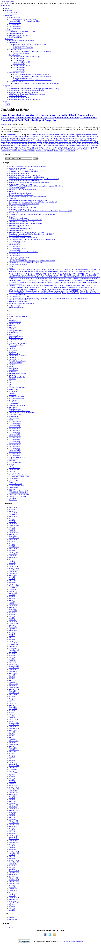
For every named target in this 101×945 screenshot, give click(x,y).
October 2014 (13, 691)
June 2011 (12, 755)
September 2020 (14, 573)
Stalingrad (60, 147)
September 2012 (14, 728)
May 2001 (12, 894)
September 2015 (14, 671)
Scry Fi (11, 466)
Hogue (70, 140)
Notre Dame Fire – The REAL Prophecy (21, 412)
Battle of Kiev (71, 136)
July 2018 (12, 612)
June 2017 (12, 634)
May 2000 (12, 908)
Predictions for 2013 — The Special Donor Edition (24, 21)
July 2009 (12, 796)
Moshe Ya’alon (42, 143)
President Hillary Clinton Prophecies (20, 257)
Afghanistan (12, 320)
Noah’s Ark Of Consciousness (18, 218)
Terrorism (12, 471)
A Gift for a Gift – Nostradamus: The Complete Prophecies (27, 94)
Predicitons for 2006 (15, 421)
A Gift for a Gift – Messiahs (17, 96)
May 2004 (12, 867)
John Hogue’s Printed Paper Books (19, 209)
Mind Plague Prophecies (16, 398)
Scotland (37, 147)
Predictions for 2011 (19, 64)
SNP (46, 147)
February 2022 (13, 552)
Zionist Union (58, 151)
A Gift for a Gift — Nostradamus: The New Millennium (26, 90)
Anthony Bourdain (14, 323)
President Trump (14, 459)
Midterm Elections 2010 (16, 396)
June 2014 (12, 698)
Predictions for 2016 (15, 437)
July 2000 (12, 905)
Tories (26, 149)
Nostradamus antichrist (8, 145)
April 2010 (12, 780)
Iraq (10, 384)
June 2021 (12, 559)
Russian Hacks (13, 464)
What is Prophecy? (14, 17)
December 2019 (14, 586)
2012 (10, 314)
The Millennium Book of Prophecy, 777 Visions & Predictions (32, 80)
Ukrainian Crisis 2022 (15, 484)
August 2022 (13, 548)
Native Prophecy (14, 400)
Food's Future (13, 357)
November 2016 (14, 646)
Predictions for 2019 (15, 443)
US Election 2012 (14, 489)
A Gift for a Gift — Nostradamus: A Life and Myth (24, 99)
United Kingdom (58, 149)
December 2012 (14, 723)
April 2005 (12, 856)
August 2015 (13, 673)
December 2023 (14, 532)
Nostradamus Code (15, 409)
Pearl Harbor (43, 145)
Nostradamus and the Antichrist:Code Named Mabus (19, 36)
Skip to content (5, 5)
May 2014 (12, 700)
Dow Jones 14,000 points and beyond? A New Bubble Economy (29, 200)
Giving (11, 366)
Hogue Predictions (14, 55)
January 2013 (13, 721)
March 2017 (12, 639)
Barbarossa (40, 136)
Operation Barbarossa (28, 145)
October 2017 (13, 627)
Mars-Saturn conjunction (13, 143)
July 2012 (12, 732)
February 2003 (13, 878)
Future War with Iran (15, 363)
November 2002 (14, 881)
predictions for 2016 (72, 145)
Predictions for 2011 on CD (21, 65)
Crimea (89, 138)
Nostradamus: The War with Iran (23, 48)
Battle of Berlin (62, 136)
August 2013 (13, 709)
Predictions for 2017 (15, 439)
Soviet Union (52, 147)
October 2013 (13, 707)
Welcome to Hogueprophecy (18, 302)
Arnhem (94, 135)
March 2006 (12, 849)
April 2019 (12, 600)
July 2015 (12, 675)
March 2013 (12, 718)
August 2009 (13, 794)
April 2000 (12, 910)
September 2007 (14, 824)
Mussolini (60, 143)
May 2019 (12, 598)
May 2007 (12, 830)
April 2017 (12, 637)
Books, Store (9, 39)
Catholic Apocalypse (15, 339)
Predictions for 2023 (15, 452)
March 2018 (12, 620)
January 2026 (13, 513)
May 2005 (12, 855)
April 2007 (12, 832)
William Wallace (41, 151)
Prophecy (12, 461)
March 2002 (12, 887)
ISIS (10, 386)
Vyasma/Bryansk (6, 151)
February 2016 (13, 662)
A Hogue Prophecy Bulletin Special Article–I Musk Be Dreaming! (29, 182)
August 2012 (13, 730)
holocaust (76, 140)
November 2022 (14, 547)
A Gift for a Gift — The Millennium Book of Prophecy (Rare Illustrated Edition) (34, 89)
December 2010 (14, 766)
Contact (7, 105)
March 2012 (12, 739)
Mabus (3, 143)
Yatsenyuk (50, 151)
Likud (96, 142)
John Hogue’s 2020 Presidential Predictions (22, 207)
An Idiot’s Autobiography (17, 188)
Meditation (25, 143)
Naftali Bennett (68, 143)
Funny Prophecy (14, 359)
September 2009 (14, 792)
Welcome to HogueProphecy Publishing (21, 40)
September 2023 (14, 538)
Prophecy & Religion (15, 49)
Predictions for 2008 (15, 28)
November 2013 (14, 705)
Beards (11, 334)
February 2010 (13, 783)
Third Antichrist (10, 149)
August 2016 (13, 652)
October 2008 (13, 812)
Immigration (12, 379)
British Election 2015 (32, 138)
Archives (7, 101)
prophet (95, 145)
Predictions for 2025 (15, 455)
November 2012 (14, 725)
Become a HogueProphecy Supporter (20, 193)
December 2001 (14, 890)
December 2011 (14, 744)
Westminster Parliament (27, 151)
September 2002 (14, 883)
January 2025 (13, 523)
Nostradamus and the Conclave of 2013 (21, 229)
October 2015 (13, 669)
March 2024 (12, 531)
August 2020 (13, 575)
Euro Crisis (12, 352)
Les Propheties (76, 142)
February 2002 (13, 888)
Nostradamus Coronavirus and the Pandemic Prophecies (26, 232)
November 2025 (14, 515)
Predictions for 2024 (15, 453)
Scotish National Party (27, 147)
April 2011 (12, 759)
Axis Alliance (12, 136)
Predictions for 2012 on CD (21, 62)
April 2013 (12, 716)
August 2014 (13, 694)
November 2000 (14, 899)
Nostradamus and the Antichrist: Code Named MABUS (30, 44)
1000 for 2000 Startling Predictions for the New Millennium (31, 74)
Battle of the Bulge (7, 138)
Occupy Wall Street (15, 414)
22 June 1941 (64, 135)
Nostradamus (9, 30)
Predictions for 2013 (15, 432)
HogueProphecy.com (7, 1)
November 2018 (14, 607)
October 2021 (13, 555)
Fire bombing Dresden (40, 140)
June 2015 (12, 677)
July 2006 (12, 844)
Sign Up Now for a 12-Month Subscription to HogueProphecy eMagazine (32, 261)
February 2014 (13, 703)
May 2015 (12, 678)
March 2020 (12, 582)
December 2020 (14, 568)
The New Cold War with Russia (19, 477)
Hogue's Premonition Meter (17, 373)
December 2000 (14, 897)
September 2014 (14, 693)
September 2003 (14, 872)
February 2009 (13, 805)
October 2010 (13, 769)
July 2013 (12, 710)
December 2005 (14, 851)
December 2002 (14, 880)
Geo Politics (12, 364)
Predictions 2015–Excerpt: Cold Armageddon (23, 237)
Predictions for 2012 (15, 23)
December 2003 (14, 871)
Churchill (49, 138)
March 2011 (12, 760)
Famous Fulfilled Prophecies (17, 355)
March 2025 (12, 522)
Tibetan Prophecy (14, 480)
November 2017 (14, 625)
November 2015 (14, 668)
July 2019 (12, 595)
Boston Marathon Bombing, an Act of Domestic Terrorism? (27, 196)
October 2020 (13, 572)
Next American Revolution (17, 405)
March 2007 (12, 833)
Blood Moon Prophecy (16, 336)
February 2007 (13, 835)
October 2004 (13, 864)
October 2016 (13, 648)
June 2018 (12, 614)
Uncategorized (13, 487)
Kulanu (61, 142)
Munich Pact (52, 143)
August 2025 (13, 516)
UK (30, 149)
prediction (51, 145)
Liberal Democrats (87, 142)
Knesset (51, 142)
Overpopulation (13, 416)
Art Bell (11, 329)
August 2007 (13, 826)
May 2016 (12, 657)
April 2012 (12, 737)
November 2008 (14, 810)
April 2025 (12, 520)
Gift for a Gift (9, 87)
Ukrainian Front (47, 149)
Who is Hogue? (13, 12)
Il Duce (82, 140)
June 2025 (12, 518)
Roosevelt (16, 147)
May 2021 (12, 561)
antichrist (88, 135)
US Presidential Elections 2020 (18, 493)
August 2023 (13, 539)
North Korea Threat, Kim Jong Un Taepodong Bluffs (25, 220)
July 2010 (12, 775)
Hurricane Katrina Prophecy (17, 377)
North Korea (13, 407)
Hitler (65, 140)
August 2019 (13, 593)
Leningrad (67, 142)
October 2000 (13, 901)
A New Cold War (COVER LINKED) (21, 184)
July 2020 (12, 577)
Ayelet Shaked (21, 136)
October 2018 (13, 609)
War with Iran (13, 500)
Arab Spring (12, 327)
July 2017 (12, 632)
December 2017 (14, 623)
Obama (18, 145)
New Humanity (13, 404)
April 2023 (12, 545)
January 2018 (13, 621)
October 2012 (13, 726)
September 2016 (14, 650)
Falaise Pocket (16, 140)
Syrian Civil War (14, 469)
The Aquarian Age (14, 473)
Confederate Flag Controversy (18, 343)
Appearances (13, 14)
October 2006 (13, 840)
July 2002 (12, 885)
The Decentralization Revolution (19, 475)
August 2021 (13, 557)
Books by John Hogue (16, 338)
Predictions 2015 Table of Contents (20, 236)
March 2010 (12, 782)
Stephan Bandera (69, 147)
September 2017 (14, 629)
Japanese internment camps (19, 142)
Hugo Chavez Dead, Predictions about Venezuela (24, 204)
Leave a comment (69, 151)
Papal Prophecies (14, 418)
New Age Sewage (14, 402)
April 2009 (12, 801)
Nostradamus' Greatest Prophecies (19, 411)
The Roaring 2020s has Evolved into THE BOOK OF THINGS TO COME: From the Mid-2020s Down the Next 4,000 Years (48, 298)
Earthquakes (12, 347)
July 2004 (12, 865)
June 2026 (12, 509)
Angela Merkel (80, 135)
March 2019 (12, 602)
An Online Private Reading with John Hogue (23, 189)
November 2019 (14, 588)
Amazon (72, 135)
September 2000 (14, 903)
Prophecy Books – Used (16, 73)
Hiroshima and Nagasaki (55, 140)
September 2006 (14, 842)
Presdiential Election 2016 (17, 457)
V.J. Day (92, 149)
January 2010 (13, 785)
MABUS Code (13, 389)
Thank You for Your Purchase (18, 264)
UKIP (34, 149)
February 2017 (13, 641)
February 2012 (13, 741)
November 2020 (14, 570)
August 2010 (13, 773)
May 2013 (12, 714)
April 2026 (12, 511)
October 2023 (13, 536)
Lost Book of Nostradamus (17, 388)
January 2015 (13, 685)
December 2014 (14, 687)
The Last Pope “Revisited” (21, 53)
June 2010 (12, 776)
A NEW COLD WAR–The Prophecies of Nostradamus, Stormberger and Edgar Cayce (36, 186)
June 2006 (12, 846)
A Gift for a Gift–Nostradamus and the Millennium (24, 180)
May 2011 (12, 757)
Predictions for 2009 (15, 26)
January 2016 (13, 664)
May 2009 (12, 799)
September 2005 (14, 853)
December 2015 (14, 666)
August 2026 (13, 507)
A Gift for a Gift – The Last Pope (19, 97)
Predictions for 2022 (15, 448)
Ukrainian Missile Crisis (16, 485)
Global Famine (13, 368)
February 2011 (13, 762)
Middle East (33, 143)
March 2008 (12, 819)
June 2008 (12, 814)
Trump (11, 482)
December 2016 (14, 645)
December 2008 (14, 808)
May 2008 (12, 815)
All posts (11, 917)
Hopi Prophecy (13, 375)
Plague (11, 420)
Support (7, 85)
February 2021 (13, 566)
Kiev (46, 142)
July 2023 (12, 541)
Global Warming (14, 370)
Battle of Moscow (92, 136)
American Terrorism (15, 322)
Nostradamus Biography (16, 33)
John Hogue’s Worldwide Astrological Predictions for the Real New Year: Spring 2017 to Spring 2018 (40, 211)
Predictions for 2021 (15, 446)
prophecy (90, 145)
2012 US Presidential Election (18, 316)
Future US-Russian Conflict (17, 361)
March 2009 (12, 803)
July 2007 (12, 828)
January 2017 (13, 643)
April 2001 (12, 896)
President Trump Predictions (17, 259)
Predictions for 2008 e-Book (17, 241)
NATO (76, 143)
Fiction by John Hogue (16, 81)
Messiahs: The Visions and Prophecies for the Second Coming (32, 51)
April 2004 (12, 869)
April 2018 (12, 618)
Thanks (11, 266)
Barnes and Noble (50, 136)
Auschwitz (4, 136)
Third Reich (20, 149)
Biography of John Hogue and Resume (21, 195)
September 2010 (14, 771)
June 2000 (12, 906)
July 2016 (12, 653)
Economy (12, 348)
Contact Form (13, 198)
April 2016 (12, 659)
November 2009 (14, 789)
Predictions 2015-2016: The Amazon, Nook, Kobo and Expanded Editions (32, 239)
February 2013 (13, 719)
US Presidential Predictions (17, 496)
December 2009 (14, 787)
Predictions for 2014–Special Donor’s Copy (22, 19)
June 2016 (12, 655)
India (10, 380)
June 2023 (12, 543)
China (10, 341)
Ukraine (39, 149)
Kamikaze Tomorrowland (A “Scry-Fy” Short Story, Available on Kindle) (35, 83)
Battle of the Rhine (19, 138)
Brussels (42, 138)
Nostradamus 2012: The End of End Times (22, 32)
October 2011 (13, 748)
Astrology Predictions (15, 331)
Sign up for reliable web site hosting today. (70, 941)
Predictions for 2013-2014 (21, 58)
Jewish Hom (32, 142)
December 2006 (14, 839)
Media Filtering (13, 391)
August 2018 (13, 611)
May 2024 (12, 527)
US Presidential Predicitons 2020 (19, 494)
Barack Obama (32, 136)
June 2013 (12, 712)
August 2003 (13, 874)
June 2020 (12, 579)
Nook (88, 143)
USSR (80, 149)
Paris (36, 145)
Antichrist (12, 325)
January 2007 (13, 837)
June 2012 (12, 734)
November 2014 (14, 689)
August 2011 (13, 751)
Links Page (12, 216)
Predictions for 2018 (15, 441)
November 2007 (14, 823)
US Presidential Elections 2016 (18, 491)
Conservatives (82, 138)
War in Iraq (12, 498)
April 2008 (12, 817)
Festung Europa (27, 140)
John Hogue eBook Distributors (19, 205)
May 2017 (12, 636)
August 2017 (13, 630)
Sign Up (7, 103)
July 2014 (12, 696)
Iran (86, 140)
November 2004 (14, 862)
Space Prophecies (14, 468)
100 (47, 135)
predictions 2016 (60, 145)
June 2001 (12, 892)
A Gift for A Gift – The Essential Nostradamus (23, 92)
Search (7, 155)
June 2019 (12, 596)
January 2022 (13, 554)
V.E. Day (86, 149)
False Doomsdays (14, 354)
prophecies (82, 145)
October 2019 (13, 589)
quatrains (9, 147)
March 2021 (12, 564)
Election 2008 (13, 350)
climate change (66, 138)
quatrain (3, 147)
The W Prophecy (14, 478)
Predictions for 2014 (15, 434)
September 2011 (14, 750)
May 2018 (12, 616)
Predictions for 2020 (15, 444)
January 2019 (13, 605)
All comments (13, 919)
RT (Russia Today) (15, 462)
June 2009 (12, 798)
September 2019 (14, 591)
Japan (8, 142)
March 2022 (12, 550)
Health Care (12, 371)
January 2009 (13, 807)
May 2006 (12, 848)
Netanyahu (82, 143)
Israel (90, 140)
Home (7, 8)
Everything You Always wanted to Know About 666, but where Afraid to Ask (33, 202)
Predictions (8, 16)
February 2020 (13, 584)
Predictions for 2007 (15, 423)
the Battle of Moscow (82, 147)
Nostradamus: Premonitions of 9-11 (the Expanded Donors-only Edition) (31, 234)
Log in (11, 927)
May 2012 (12, 735)
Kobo (56, 142)
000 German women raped (36, 135)
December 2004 (14, 860)
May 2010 (12, 778)
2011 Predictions (14, 24)
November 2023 (14, 534)
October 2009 (13, 791)
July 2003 (12, 876)
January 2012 (13, 742)
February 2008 (13, 821)
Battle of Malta (81, 136)
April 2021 (12, 563)
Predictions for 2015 (13, 135)
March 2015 (12, 682)
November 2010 (14, 767)
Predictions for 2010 (19, 67)
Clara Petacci (56, 138)
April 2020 (12, 580)
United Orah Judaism (71, 149)
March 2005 (12, 858)
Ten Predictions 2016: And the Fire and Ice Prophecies (26, 262)
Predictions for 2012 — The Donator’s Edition (23, 252)
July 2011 (12, 753)
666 (10, 318)
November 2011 (14, 746)
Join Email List (13, 212)
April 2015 (12, 680)
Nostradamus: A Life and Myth (22, 46)
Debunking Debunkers (16, 345)
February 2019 (13, 604)
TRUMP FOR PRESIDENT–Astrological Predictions (25, 300)
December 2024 (14, 525)
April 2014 (12, 702)
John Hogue (8, 10)
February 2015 (13, 684)
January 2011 (13, 764)
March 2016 (12, 661)
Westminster (16, 151)
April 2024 (12, 529)
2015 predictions (54, 135)
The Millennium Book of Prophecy (20, 296)
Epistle (9, 140)
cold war (74, 138)
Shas (42, 147)
